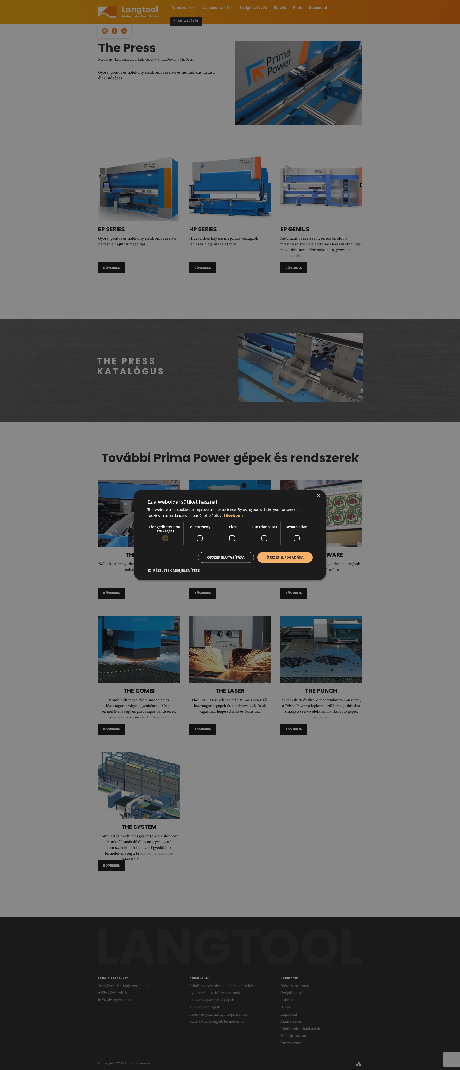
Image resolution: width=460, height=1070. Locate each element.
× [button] (318, 495)
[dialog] (230, 535)
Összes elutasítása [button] (226, 557)
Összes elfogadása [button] (285, 557)
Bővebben (233, 515)
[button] (173, 570)
